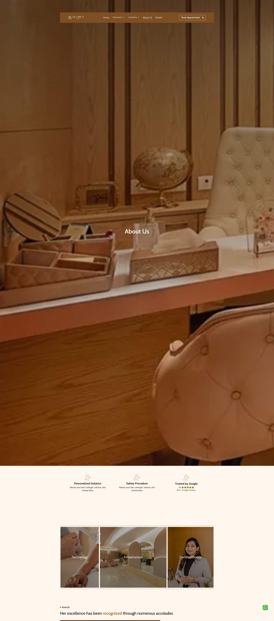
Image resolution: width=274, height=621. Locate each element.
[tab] (79, 557)
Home (106, 17)
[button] (119, 17)
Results (158, 17)
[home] (75, 17)
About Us (147, 17)
